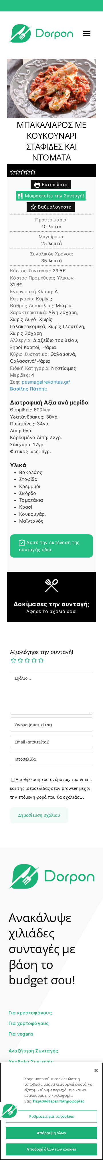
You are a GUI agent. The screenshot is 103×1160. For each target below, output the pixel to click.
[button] (12, 172)
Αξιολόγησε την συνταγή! (41, 652)
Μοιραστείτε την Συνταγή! (53, 196)
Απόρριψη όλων (51, 1132)
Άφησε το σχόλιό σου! (51, 611)
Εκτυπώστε (54, 184)
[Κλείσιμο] (96, 1070)
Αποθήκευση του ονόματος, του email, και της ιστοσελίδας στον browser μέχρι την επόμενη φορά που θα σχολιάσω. (51, 788)
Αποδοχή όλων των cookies (51, 1149)
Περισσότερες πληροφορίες (58, 1101)
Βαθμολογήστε (54, 207)
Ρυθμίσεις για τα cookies (51, 1116)
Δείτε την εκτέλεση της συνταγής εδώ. (49, 546)
